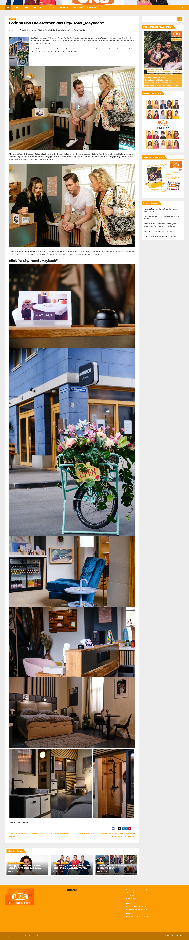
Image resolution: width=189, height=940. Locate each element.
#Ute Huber (83, 30)
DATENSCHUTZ (169, 936)
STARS (25, 7)
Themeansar (40, 936)
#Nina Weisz (73, 30)
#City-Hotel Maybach (29, 30)
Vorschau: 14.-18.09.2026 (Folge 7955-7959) (160, 236)
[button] (178, 7)
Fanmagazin (64, 862)
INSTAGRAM (78, 7)
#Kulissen (64, 30)
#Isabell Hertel (55, 30)
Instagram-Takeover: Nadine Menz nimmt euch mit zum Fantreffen (24, 868)
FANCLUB (51, 7)
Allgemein (12, 18)
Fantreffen (20, 862)
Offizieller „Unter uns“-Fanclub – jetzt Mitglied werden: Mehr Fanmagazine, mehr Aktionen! (71, 868)
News (15, 7)
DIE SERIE (37, 7)
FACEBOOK (64, 7)
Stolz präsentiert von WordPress (14, 936)
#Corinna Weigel (44, 30)
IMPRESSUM (180, 936)
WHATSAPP (91, 7)
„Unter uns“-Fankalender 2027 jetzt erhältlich (115, 866)
